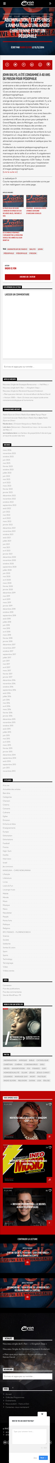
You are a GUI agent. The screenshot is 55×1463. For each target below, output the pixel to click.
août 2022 (7, 508)
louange (8, 1076)
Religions (46, 16)
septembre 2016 (9, 690)
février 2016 (7, 712)
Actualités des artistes (11, 789)
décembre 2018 (9, 609)
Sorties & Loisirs (9, 947)
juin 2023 (6, 476)
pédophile (9, 253)
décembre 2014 (9, 755)
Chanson (6, 801)
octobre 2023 (8, 469)
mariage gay (21, 1076)
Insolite (5, 855)
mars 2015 (7, 745)
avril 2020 (7, 580)
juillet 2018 (7, 622)
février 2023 (8, 489)
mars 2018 (7, 635)
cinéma (18, 1064)
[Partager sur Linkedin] (32, 65)
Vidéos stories (8, 971)
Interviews (7, 859)
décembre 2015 (9, 719)
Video (5, 967)
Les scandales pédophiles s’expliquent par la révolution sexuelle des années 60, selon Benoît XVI (13, 236)
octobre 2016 (8, 687)
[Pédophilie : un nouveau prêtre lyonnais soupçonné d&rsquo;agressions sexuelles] (36, 201)
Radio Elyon (25, 47)
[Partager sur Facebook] (7, 65)
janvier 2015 (7, 751)
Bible (31, 1060)
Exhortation (7, 835)
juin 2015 (6, 735)
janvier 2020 (8, 589)
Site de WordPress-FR (12, 995)
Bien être (6, 793)
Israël (5, 862)
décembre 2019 (9, 593)
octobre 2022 (8, 502)
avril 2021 (6, 550)
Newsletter (7, 913)
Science (6, 936)
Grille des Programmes (15, 1397)
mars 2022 (7, 521)
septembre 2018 (9, 615)
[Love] (48, 65)
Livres (5, 882)
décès (7, 1068)
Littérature (7, 878)
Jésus (32, 1073)
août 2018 (7, 618)
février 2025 (8, 466)
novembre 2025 (9, 453)
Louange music (9, 889)
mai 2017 (6, 664)
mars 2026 (7, 450)
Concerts (6, 808)
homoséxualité (11, 1073)
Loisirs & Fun (8, 886)
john (40, 249)
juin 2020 (6, 573)
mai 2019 (6, 596)
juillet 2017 (7, 657)
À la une (8, 16)
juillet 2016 (7, 696)
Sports (5, 955)
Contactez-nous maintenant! (17, 1407)
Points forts (7, 920)
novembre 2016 (9, 683)
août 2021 (7, 537)
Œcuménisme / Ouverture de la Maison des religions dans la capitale (28, 1289)
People (5, 917)
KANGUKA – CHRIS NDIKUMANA (17, 870)
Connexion (7, 985)
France (5, 847)
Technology (7, 959)
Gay (44, 1068)
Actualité (8, 1338)
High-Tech (7, 851)
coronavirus (31, 1064)
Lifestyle (6, 874)
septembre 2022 (9, 505)
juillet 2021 (7, 541)
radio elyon (10, 1080)
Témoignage (8, 963)
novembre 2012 (9, 771)
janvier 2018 (7, 641)
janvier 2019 (7, 606)
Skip (35, 1458)
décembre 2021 (9, 528)
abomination (10, 1060)
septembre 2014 (9, 758)
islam (24, 1073)
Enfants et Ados (9, 824)
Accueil (9, 1394)
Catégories (7, 797)
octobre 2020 (8, 563)
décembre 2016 (9, 680)
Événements (11, 1400)
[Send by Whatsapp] (40, 65)
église (46, 1080)
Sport (5, 951)
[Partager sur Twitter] (15, 65)
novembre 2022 (9, 499)
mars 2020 (7, 583)
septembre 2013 (9, 764)
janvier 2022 (8, 524)
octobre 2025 (8, 456)
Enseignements (9, 828)
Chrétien (8, 1064)
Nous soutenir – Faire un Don (17, 1404)
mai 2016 (6, 703)
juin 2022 (6, 512)
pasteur (42, 1076)
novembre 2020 (9, 560)
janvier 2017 (7, 677)
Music (5, 901)
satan (32, 1080)
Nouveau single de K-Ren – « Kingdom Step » (21, 388)
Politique (35, 16)
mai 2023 (6, 479)
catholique (42, 1060)
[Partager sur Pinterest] (23, 65)
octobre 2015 (8, 725)
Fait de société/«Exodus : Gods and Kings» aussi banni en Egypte (28, 1254)
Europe (6, 832)
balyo (33, 249)
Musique (6, 905)
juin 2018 (6, 625)
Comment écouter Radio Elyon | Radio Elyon (20, 418)
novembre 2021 (9, 531)
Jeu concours (8, 866)
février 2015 (7, 748)
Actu (7, 1435)
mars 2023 (7, 486)
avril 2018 (6, 631)
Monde (25, 16)
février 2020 (8, 586)
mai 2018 (6, 628)
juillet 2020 (7, 570)
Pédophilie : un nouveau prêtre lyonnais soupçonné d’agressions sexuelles (36, 211)
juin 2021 (6, 544)
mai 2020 (6, 576)
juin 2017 (6, 661)
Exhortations (8, 839)
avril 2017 (6, 667)
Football (6, 843)
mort (32, 1076)
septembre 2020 (9, 567)
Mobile (5, 893)
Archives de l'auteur (27, 277)
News (5, 909)
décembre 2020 (9, 557)
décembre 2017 (9, 644)
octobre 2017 (8, 651)
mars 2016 (7, 709)
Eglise (17, 16)
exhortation (18, 1068)
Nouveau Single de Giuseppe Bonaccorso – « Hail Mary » (26, 384)
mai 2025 (6, 463)
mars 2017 (7, 670)
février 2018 (7, 638)
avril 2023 (7, 482)
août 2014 (7, 761)
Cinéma (6, 805)
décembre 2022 (9, 495)
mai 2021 (6, 547)
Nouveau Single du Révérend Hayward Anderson (23, 391)
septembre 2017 (9, 654)
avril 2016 (6, 706)
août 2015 (7, 729)
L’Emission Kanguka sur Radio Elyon (27, 424)
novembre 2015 (9, 722)
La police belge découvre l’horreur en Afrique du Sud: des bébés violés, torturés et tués (12, 212)
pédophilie (21, 253)
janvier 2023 (8, 492)
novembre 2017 (9, 648)
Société (6, 940)
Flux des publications (11, 988)
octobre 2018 (8, 612)
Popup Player (40, 414)
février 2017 (7, 674)
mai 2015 (6, 738)
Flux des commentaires (12, 992)
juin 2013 (6, 767)
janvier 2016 (7, 716)
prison (33, 253)
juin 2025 (6, 460)
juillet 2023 (7, 473)
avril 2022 (7, 518)
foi (28, 1068)
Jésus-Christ (43, 1073)
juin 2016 (6, 700)
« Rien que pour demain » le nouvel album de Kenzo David (26, 394)
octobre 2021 (8, 534)
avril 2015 (6, 742)
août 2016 (7, 693)
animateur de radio (17, 249)
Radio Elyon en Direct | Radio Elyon (17, 414)
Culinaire (6, 812)
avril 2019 (6, 599)
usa (39, 1080)
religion (22, 1080)
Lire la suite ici (10, 172)
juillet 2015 (7, 732)
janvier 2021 (7, 554)
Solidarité (6, 944)
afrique (23, 1060)
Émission (6, 820)
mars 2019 (7, 602)
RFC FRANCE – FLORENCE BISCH (17, 932)
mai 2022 (6, 515)
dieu (42, 1064)
